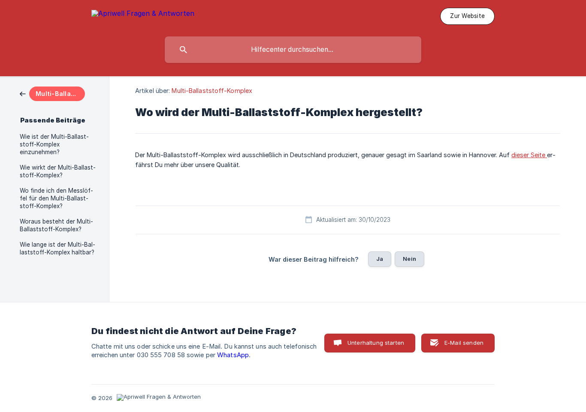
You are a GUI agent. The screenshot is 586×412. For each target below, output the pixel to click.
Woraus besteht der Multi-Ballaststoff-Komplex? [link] (56, 225)
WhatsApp (233, 355)
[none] (142, 15)
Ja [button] (379, 258)
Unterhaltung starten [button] (375, 342)
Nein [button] (409, 258)
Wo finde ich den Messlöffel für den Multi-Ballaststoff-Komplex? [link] (56, 198)
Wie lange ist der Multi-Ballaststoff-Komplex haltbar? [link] (57, 248)
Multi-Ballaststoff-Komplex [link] (212, 90)
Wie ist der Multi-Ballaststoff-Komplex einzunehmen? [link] (54, 144)
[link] (52, 93)
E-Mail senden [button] (463, 342)
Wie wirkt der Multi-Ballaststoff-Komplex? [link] (58, 171)
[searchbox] (293, 49)
